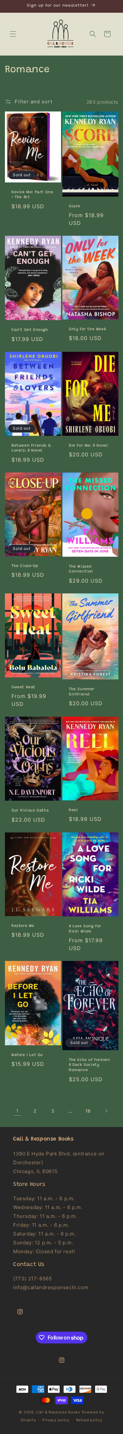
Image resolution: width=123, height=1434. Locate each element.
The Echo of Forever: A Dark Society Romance (90, 1065)
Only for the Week (87, 329)
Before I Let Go (27, 1055)
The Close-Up (24, 566)
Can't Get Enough (29, 330)
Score (74, 206)
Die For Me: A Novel (88, 446)
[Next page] (106, 1111)
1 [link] (17, 1111)
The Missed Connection (81, 569)
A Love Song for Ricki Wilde (85, 928)
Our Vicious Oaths (30, 810)
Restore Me (22, 926)
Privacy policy (56, 1420)
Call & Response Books (58, 1412)
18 (88, 1111)
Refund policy (89, 1420)
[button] (13, 34)
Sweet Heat (23, 687)
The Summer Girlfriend (81, 691)
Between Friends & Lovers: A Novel (31, 448)
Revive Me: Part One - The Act (32, 194)
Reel (73, 810)
